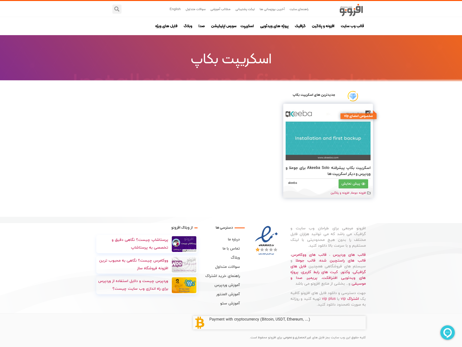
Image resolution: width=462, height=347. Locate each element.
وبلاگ (188, 26)
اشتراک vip (350, 299)
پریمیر (312, 278)
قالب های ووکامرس (309, 254)
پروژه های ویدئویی (274, 26)
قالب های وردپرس (349, 254)
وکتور (345, 272)
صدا (202, 26)
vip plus (328, 299)
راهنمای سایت (298, 9)
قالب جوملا (305, 260)
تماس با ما (231, 248)
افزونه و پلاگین (323, 26)
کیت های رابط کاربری (319, 272)
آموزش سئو (230, 303)
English (175, 9)
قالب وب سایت (352, 26)
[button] (117, 9)
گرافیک (300, 26)
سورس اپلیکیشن (224, 26)
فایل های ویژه (166, 26)
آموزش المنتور (228, 294)
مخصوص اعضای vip (358, 116)
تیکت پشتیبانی (245, 9)
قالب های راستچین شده (343, 260)
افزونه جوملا (358, 193)
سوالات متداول (195, 9)
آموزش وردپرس (227, 285)
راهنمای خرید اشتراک (222, 276)
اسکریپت (247, 26)
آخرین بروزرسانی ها (272, 9)
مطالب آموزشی (220, 9)
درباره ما (234, 239)
